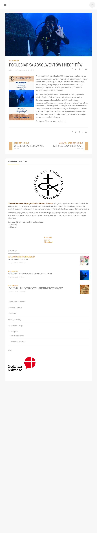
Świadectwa (12, 314)
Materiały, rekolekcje (15, 326)
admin (11, 70)
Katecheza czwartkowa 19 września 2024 (33, 146)
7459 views (22, 263)
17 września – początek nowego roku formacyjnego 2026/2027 (35, 288)
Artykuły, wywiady (14, 320)
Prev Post (16, 148)
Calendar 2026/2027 (17, 342)
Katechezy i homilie (21, 143)
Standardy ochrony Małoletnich (48, 240)
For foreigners (13, 332)
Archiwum (63, 143)
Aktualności (14, 60)
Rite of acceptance (17, 336)
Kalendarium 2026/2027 (18, 259)
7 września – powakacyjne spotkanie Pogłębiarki (30, 274)
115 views (22, 291)
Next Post (80, 148)
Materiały (31, 257)
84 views (21, 277)
